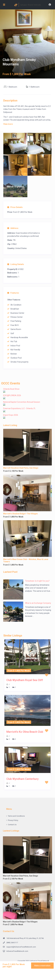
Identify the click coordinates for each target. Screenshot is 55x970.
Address (14, 228)
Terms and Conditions (16, 816)
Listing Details (17, 264)
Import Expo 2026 (10, 415)
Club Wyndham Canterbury (22, 778)
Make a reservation (42, 965)
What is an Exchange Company (38, 603)
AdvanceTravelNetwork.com (17, 951)
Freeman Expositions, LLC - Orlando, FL (19, 408)
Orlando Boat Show (11, 389)
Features (14, 293)
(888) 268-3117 (12, 943)
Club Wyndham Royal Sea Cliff (24, 680)
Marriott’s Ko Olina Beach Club (24, 731)
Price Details (16, 207)
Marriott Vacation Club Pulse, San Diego (20, 468)
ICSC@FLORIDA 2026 (12, 395)
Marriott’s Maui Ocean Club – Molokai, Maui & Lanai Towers (25, 560)
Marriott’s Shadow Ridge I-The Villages (20, 514)
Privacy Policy (13, 820)
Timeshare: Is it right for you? (37, 581)
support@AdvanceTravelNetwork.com (21, 947)
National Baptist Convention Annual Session (21, 402)
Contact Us (12, 825)
